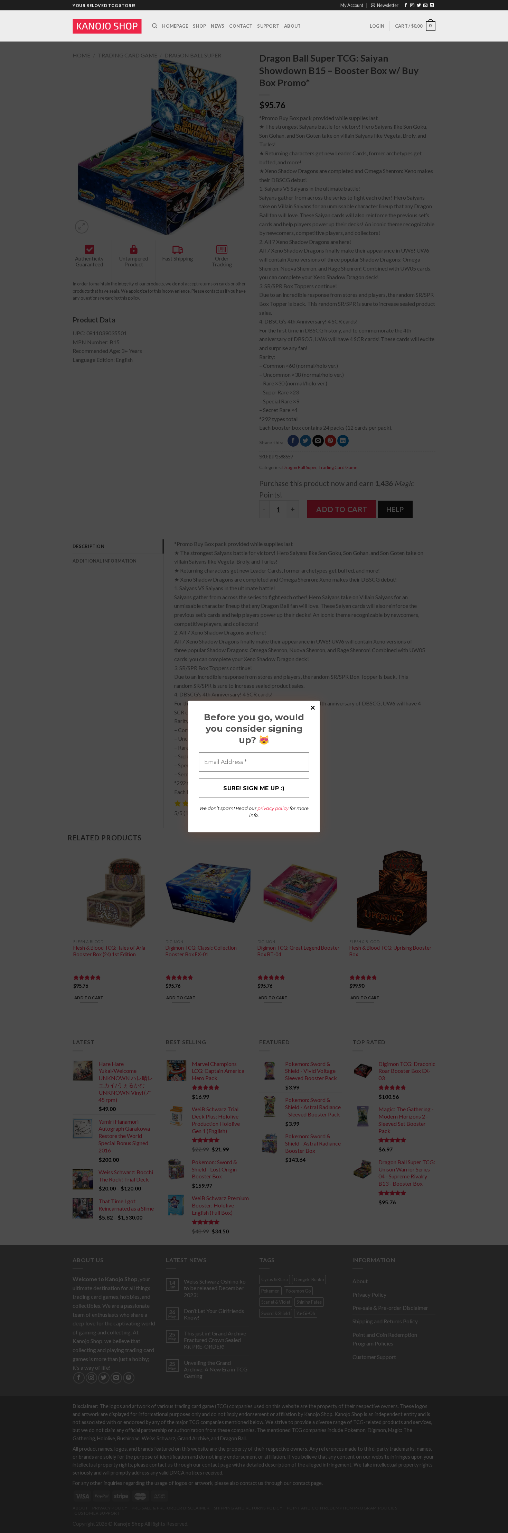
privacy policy (273, 808)
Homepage (175, 26)
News (217, 26)
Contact (240, 26)
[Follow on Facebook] (406, 5)
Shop (199, 26)
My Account (351, 5)
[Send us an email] (425, 5)
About (292, 26)
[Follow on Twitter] (419, 5)
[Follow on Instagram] (412, 5)
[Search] (154, 26)
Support (268, 26)
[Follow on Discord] (432, 5)
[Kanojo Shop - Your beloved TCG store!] (107, 26)
